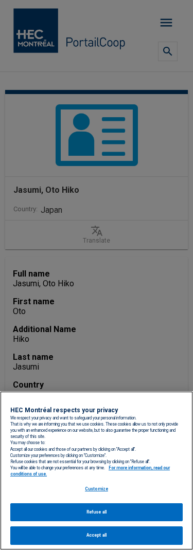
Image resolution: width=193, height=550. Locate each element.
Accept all (96, 535)
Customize (96, 488)
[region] (96, 470)
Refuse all (96, 512)
